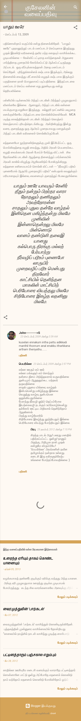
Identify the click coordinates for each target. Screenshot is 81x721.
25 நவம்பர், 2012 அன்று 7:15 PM (54, 429)
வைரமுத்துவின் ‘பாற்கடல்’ (23, 609)
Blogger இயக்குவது (43, 706)
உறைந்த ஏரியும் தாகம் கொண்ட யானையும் (28, 561)
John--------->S (29, 333)
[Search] (75, 8)
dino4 (53, 713)
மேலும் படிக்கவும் (67, 597)
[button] (75, 28)
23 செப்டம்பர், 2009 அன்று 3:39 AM (39, 336)
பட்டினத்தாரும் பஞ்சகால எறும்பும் (29, 654)
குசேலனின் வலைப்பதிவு (41, 11)
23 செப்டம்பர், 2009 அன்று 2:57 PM (52, 363)
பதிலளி (23, 355)
